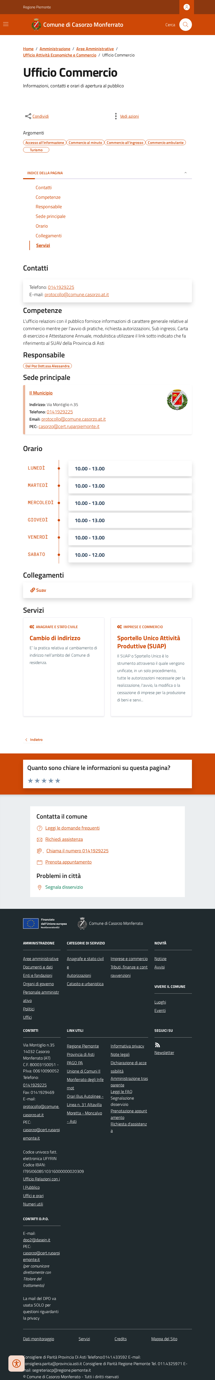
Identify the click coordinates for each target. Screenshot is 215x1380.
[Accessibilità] (16, 1363)
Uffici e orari (33, 1195)
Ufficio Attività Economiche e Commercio (59, 55)
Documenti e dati (38, 967)
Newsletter (164, 1052)
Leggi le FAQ (121, 1091)
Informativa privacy (127, 1046)
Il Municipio (41, 392)
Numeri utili (33, 1204)
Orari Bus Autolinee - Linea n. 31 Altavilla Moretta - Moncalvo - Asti (85, 1108)
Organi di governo (38, 984)
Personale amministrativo (41, 996)
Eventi (160, 1010)
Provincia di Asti (80, 1054)
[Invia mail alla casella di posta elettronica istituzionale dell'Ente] (42, 1110)
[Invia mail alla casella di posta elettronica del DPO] (36, 1240)
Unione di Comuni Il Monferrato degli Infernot (85, 1079)
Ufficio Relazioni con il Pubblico (41, 1183)
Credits (121, 1339)
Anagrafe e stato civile (85, 962)
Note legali (120, 1054)
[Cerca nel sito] (183, 24)
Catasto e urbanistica (85, 984)
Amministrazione (55, 49)
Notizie (160, 958)
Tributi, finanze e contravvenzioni (129, 971)
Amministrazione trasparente (129, 1081)
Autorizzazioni (79, 975)
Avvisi (159, 967)
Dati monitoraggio (38, 1339)
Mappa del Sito (164, 1339)
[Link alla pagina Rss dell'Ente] (157, 1045)
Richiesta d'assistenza (129, 1127)
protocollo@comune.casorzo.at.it (77, 294)
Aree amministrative (40, 958)
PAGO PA (75, 1063)
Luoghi (160, 1002)
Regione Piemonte (37, 7)
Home (28, 49)
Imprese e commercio (129, 958)
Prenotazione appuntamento (129, 1114)
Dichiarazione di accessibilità (129, 1067)
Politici (28, 1009)
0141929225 (61, 287)
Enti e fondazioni (37, 975)
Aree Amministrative (95, 49)
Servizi (84, 1339)
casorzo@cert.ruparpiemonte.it (69, 426)
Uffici (27, 1017)
